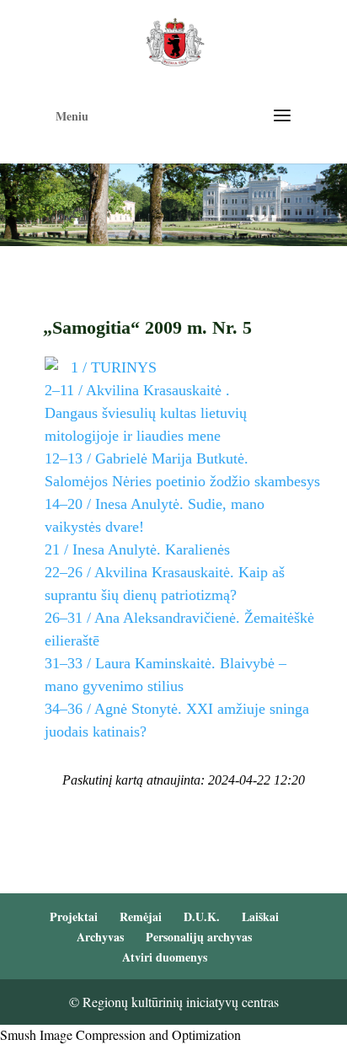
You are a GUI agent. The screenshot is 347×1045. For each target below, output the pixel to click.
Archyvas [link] (100, 937)
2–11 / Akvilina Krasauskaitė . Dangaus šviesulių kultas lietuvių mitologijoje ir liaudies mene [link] (146, 413)
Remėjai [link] (141, 916)
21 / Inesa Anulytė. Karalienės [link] (137, 549)
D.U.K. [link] (202, 916)
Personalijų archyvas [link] (199, 937)
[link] (175, 40)
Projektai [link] (74, 916)
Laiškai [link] (260, 916)
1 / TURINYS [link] (114, 367)
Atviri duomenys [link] (164, 957)
